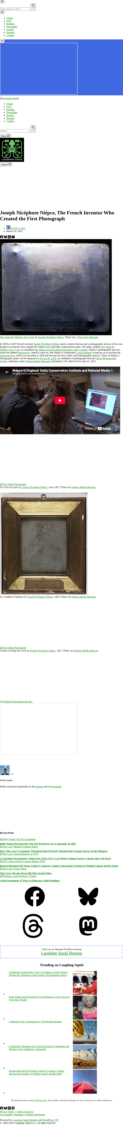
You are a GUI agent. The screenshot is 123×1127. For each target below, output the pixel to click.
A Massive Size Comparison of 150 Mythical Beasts (35, 1021)
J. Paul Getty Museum (86, 337)
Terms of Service (25, 1111)
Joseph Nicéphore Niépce (51, 337)
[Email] (13, 237)
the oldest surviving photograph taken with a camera (61, 349)
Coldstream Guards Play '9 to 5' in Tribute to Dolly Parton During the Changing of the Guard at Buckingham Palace (38, 974)
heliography (24, 352)
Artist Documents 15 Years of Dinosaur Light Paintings (30, 880)
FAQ (9, 106)
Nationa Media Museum (83, 487)
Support (10, 118)
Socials (10, 115)
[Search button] (33, 129)
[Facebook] (2, 237)
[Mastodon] (88, 937)
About (9, 103)
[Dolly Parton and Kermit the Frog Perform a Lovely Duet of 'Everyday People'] (85, 1018)
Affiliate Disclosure (35, 1114)
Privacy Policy (7, 1111)
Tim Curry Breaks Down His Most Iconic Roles (26, 873)
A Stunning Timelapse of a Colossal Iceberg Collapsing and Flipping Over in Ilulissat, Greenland (39, 1048)
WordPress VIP (50, 1120)
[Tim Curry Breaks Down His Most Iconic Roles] (13, 868)
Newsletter (11, 112)
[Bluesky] (6, 237)
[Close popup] (2, 41)
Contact (10, 121)
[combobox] (15, 131)
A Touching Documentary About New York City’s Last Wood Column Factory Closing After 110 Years (55, 858)
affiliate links (41, 1100)
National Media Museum (37, 361)
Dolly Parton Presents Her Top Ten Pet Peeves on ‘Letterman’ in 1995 (38, 843)
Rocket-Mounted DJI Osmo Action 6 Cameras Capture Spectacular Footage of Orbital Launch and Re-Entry (59, 866)
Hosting (10, 109)
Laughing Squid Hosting (61, 953)
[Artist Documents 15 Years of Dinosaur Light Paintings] (18, 876)
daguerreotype (7, 355)
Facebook (56, 786)
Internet (39, 786)
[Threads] (10, 237)
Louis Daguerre (84, 352)
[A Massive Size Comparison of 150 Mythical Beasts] (85, 1043)
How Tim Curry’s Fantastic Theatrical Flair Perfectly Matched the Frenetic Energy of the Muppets (53, 851)
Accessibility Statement (12, 1114)
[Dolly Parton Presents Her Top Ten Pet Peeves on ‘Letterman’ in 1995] (18, 839)
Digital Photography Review (18, 701)
